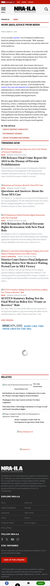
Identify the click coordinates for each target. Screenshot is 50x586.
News (16, 19)
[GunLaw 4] (25, 449)
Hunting (28, 508)
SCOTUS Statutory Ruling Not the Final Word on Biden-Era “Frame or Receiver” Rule (23, 301)
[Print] (28, 584)
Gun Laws (28, 503)
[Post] (18, 584)
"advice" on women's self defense (16, 138)
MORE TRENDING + (7, 320)
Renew (24, 2)
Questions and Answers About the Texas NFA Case (22, 192)
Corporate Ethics (7, 523)
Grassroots (5, 513)
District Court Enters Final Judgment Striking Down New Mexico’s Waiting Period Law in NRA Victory (24, 263)
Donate (30, 2)
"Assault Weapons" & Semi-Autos (15, 129)
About (3, 518)
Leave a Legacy (30, 523)
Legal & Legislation (8, 256)
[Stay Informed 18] (25, 431)
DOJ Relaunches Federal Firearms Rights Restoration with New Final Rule (22, 227)
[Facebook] (7, 584)
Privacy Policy (6, 528)
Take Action (29, 513)
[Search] (46, 9)
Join (18, 2)
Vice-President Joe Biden (12, 133)
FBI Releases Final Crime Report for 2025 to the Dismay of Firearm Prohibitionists (24, 161)
